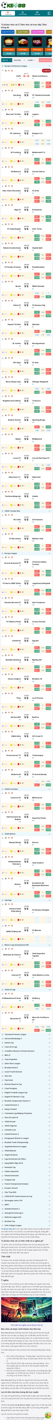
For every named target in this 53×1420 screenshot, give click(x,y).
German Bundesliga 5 (13, 1039)
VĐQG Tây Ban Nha (12, 511)
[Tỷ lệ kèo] (12, 71)
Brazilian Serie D (11, 1068)
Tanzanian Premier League (15, 1034)
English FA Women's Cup (14, 1097)
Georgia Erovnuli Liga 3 (14, 1213)
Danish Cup (9, 1043)
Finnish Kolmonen (12, 1176)
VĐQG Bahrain (10, 1151)
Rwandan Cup (10, 1167)
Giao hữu (8, 1076)
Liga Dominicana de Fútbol (15, 1159)
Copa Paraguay (11, 1088)
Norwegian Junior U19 (13, 1200)
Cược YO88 (22, 32)
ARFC (7, 1205)
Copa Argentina (11, 1059)
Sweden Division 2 (12, 1209)
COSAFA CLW (10, 1130)
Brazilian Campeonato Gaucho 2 (17, 1101)
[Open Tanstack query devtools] (48, 1415)
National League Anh (13, 1217)
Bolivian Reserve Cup (13, 1084)
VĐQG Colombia (11, 789)
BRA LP (7, 1055)
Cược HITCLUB (8, 32)
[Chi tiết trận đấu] (6, 71)
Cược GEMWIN (37, 32)
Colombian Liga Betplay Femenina (18, 1113)
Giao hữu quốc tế (11, 1117)
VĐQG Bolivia (10, 834)
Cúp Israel (9, 1080)
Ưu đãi (9, 54)
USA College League (13, 1225)
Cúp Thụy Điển (10, 1192)
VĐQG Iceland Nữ (12, 1171)
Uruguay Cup (10, 1180)
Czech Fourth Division (13, 1072)
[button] (49, 46)
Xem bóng (46, 60)
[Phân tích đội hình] (9, 71)
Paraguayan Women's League (17, 1138)
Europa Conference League (16, 66)
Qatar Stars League (12, 1063)
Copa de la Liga (11, 1047)
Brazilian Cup (10, 1221)
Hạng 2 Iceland (11, 1109)
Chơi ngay (9, 49)
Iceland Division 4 (12, 1134)
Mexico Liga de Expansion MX (17, 945)
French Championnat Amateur (17, 1184)
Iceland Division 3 (12, 1105)
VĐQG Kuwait (10, 1122)
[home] (13, 5)
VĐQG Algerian (11, 1126)
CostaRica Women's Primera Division (19, 1051)
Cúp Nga (8, 900)
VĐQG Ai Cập (10, 990)
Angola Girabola (11, 1155)
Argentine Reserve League (15, 1147)
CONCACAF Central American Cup (18, 1196)
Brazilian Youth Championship (16, 1142)
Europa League (11, 553)
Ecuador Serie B (11, 1188)
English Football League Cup (16, 1093)
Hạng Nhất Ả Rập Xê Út (14, 1163)
